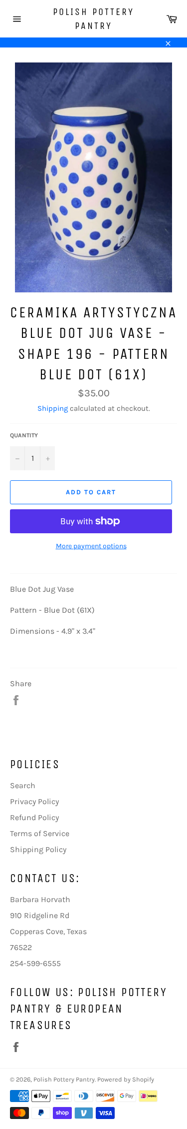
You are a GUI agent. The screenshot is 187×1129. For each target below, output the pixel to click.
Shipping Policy (38, 849)
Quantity (24, 435)
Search (22, 785)
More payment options (91, 546)
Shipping (52, 408)
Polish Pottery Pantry (93, 18)
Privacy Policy (34, 801)
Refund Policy (34, 817)
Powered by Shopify (125, 1079)
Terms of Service (39, 833)
